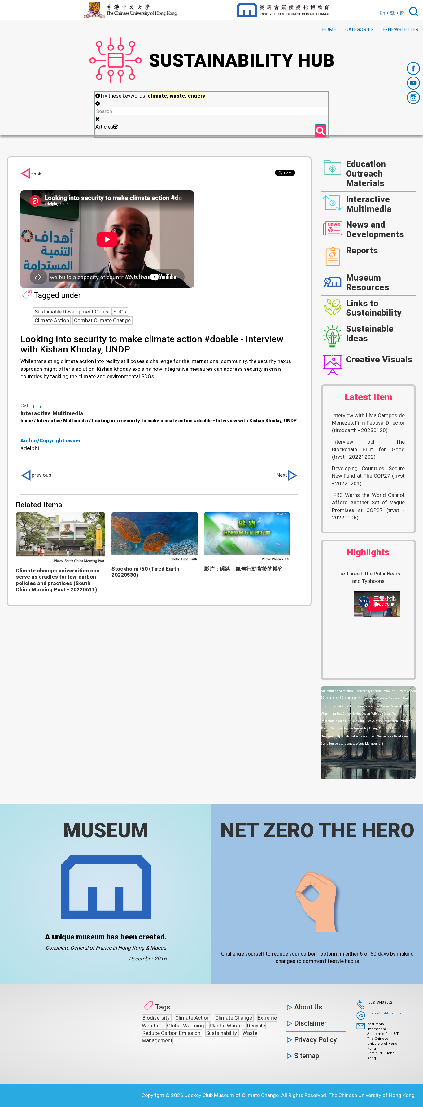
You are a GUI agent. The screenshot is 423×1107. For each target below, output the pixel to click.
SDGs (119, 311)
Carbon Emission (383, 691)
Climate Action (52, 320)
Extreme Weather (368, 706)
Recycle (372, 721)
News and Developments (375, 229)
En (382, 13)
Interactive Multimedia (51, 413)
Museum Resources (367, 282)
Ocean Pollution (373, 713)
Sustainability (331, 736)
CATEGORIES (359, 30)
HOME (329, 30)
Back (35, 173)
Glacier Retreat (390, 706)
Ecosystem (395, 698)
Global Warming (186, 1025)
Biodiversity (362, 691)
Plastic (340, 721)
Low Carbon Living (349, 713)
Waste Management (369, 743)
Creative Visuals (379, 359)
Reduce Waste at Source (337, 728)
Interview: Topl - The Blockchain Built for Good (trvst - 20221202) (368, 449)
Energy (407, 698)
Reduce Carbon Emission (395, 721)
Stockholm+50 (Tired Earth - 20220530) (147, 572)
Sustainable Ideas (370, 333)
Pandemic (328, 721)
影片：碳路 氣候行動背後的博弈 (243, 569)
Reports (362, 250)
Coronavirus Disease (373, 698)
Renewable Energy (366, 728)
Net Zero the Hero (317, 830)
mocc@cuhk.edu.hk (384, 1013)
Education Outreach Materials (366, 173)
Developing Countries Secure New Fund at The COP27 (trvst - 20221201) (368, 476)
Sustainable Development (359, 736)
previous (41, 475)
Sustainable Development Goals (71, 311)
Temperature (338, 743)
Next (282, 475)
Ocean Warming (394, 713)
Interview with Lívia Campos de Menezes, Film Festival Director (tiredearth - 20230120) (368, 423)
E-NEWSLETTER (400, 30)
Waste (351, 743)
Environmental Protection (338, 706)
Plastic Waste (356, 721)
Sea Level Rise (388, 728)
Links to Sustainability (374, 308)
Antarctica (346, 691)
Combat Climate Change (102, 320)
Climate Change (340, 697)
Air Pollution (330, 691)
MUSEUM (106, 830)
